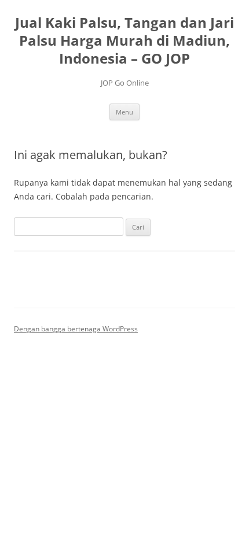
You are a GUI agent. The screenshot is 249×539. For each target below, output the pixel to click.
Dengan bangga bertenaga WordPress (76, 329)
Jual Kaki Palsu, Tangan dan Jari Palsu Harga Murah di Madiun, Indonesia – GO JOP (124, 41)
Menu (124, 112)
